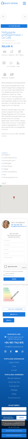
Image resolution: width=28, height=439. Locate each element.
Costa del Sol (14, 382)
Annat (14, 370)
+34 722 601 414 (16, 225)
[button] (3, 17)
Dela (9, 320)
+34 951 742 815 (14, 342)
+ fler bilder (14, 26)
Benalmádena (14, 378)
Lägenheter (14, 362)
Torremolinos (14, 398)
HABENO (5, 153)
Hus (14, 366)
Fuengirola (14, 386)
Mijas (14, 394)
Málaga (14, 390)
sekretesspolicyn (9, 275)
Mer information (14, 435)
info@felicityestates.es (14, 347)
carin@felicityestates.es (18, 226)
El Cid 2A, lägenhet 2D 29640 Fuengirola (14, 338)
